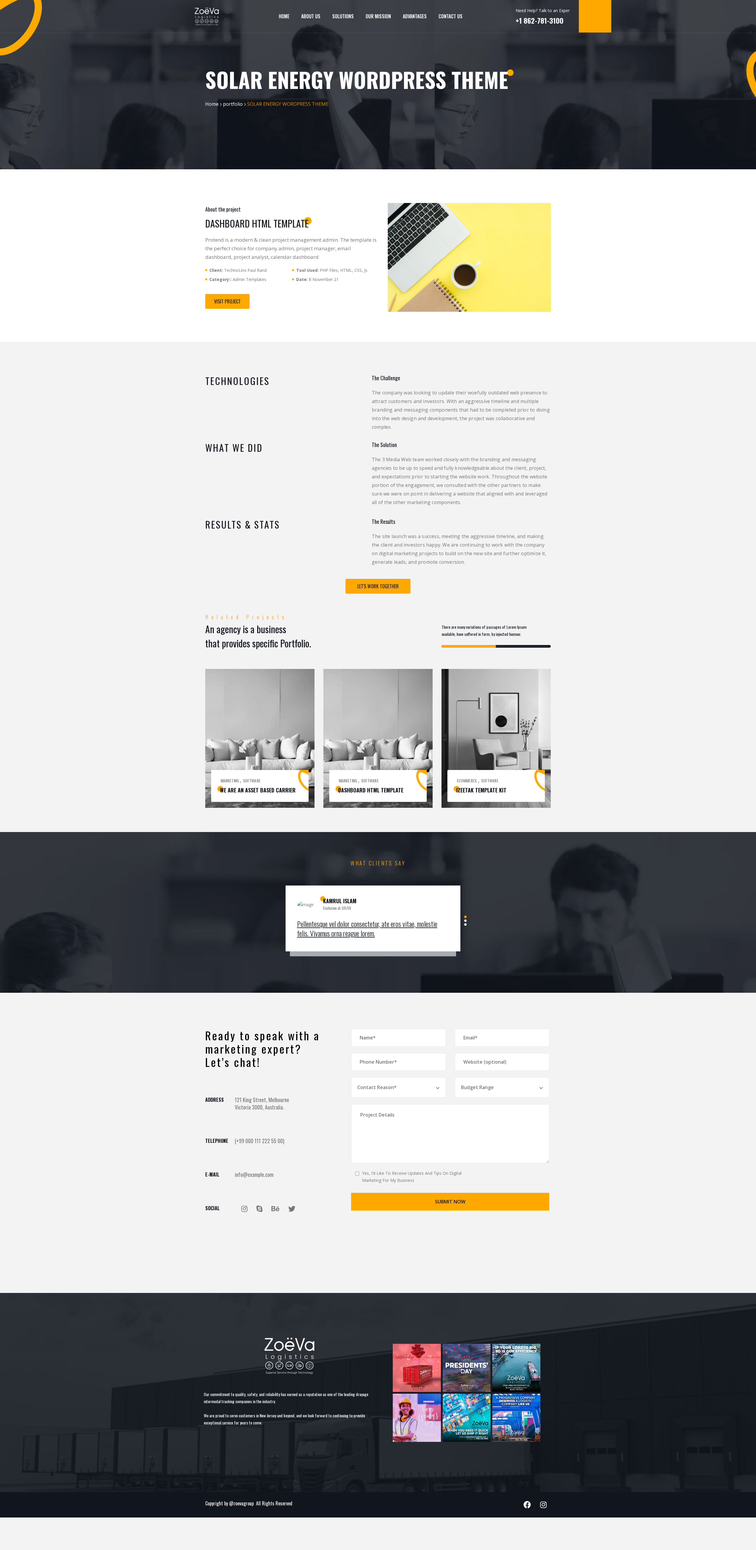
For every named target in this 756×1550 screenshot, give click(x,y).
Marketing (230, 780)
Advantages (415, 16)
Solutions (343, 16)
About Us (310, 16)
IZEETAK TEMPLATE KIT (481, 790)
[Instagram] (543, 1504)
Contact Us (450, 16)
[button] (227, 301)
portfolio (233, 104)
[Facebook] (527, 1504)
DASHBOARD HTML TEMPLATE (370, 790)
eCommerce (467, 780)
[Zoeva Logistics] (207, 16)
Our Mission (378, 16)
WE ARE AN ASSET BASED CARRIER (258, 790)
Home (284, 16)
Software (251, 780)
